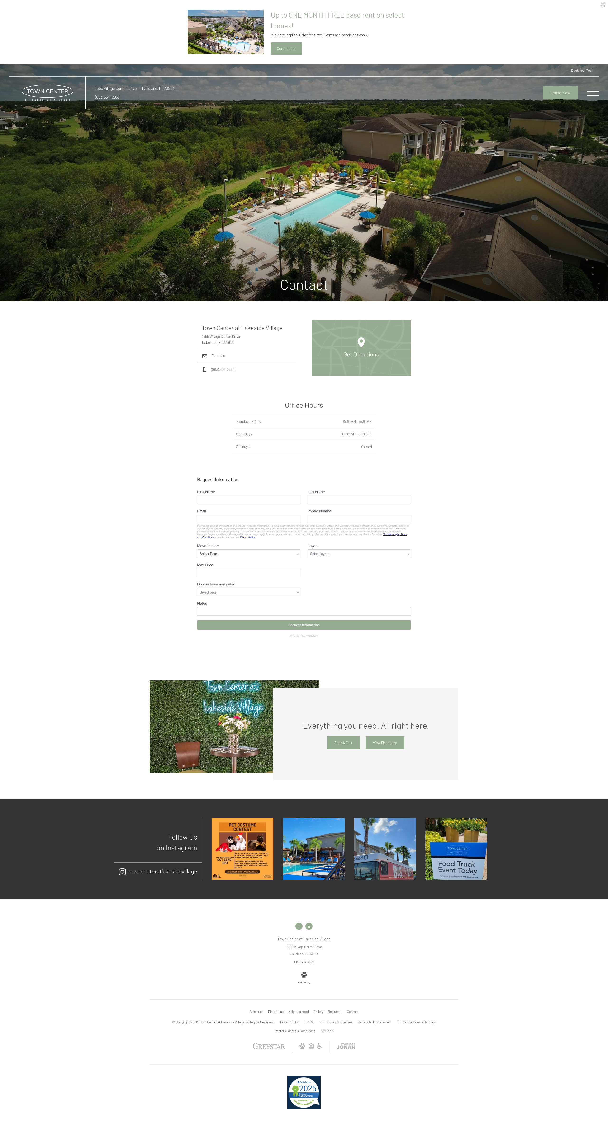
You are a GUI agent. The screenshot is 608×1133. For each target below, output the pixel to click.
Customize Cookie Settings (416, 1022)
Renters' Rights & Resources (295, 1031)
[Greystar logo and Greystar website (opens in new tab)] (269, 1048)
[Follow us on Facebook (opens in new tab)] (299, 926)
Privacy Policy (290, 1022)
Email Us (217, 355)
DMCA (309, 1022)
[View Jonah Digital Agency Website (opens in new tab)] (346, 1047)
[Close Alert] (603, 6)
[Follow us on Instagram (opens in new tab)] (309, 926)
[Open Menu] (592, 93)
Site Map (327, 1031)
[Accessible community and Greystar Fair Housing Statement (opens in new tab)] (320, 1048)
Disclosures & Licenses (335, 1022)
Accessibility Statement (375, 1022)
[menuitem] (256, 1012)
